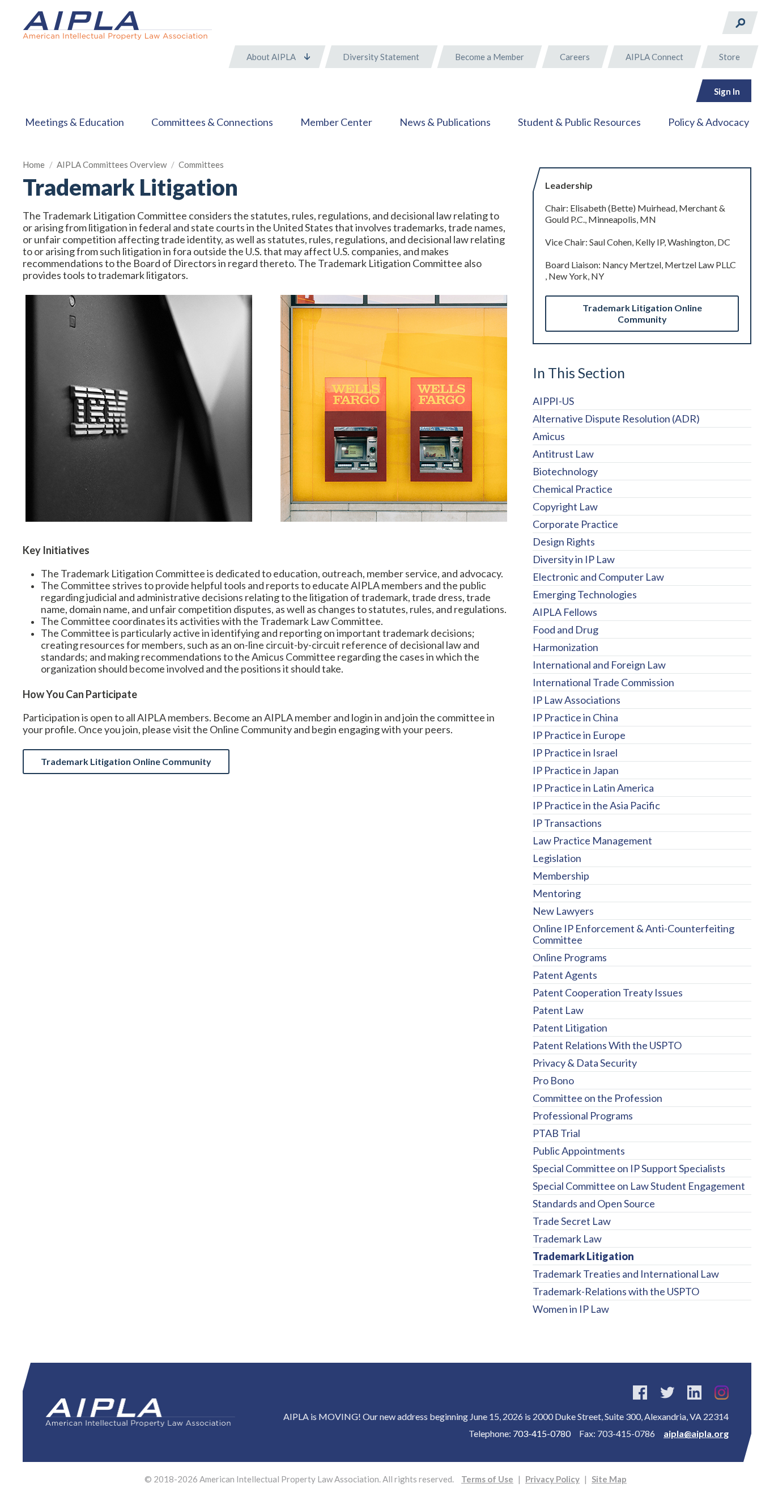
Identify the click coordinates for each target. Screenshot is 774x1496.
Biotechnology (565, 471)
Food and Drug (565, 629)
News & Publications (445, 122)
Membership (561, 875)
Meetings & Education (74, 122)
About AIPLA (271, 57)
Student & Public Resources (579, 122)
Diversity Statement (381, 57)
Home (34, 164)
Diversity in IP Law (574, 559)
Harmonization (565, 647)
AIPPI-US (553, 401)
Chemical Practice (573, 489)
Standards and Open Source (594, 1203)
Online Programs (570, 957)
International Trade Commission (603, 682)
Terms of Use (487, 1479)
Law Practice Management (592, 840)
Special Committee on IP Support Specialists (629, 1168)
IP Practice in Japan (576, 770)
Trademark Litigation (583, 1256)
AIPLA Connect (654, 57)
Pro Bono (553, 1080)
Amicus (549, 436)
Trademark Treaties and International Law (626, 1273)
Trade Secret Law (572, 1221)
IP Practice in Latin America (593, 787)
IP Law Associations (576, 700)
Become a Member (489, 57)
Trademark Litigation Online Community (642, 313)
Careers (575, 57)
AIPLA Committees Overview (112, 164)
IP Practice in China (575, 717)
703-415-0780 (542, 1433)
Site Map (609, 1479)
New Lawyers (563, 911)
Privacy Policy (552, 1479)
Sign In (727, 91)
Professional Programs (583, 1115)
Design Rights (564, 541)
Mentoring (557, 893)
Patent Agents (565, 975)
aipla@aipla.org (696, 1433)
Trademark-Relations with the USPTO (616, 1291)
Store (729, 57)
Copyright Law (565, 506)
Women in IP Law (571, 1309)
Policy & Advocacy (708, 122)
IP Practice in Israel (575, 752)
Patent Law (558, 1010)
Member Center (336, 122)
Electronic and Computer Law (598, 576)
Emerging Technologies (585, 594)
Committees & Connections (212, 122)
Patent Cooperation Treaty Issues (608, 992)
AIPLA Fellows (565, 612)
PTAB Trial (556, 1133)
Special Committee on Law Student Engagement (639, 1186)
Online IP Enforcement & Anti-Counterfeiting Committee (633, 934)
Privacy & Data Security (585, 1063)
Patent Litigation (570, 1027)
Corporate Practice (575, 524)
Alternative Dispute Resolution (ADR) (616, 418)
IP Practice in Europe (579, 735)
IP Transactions (567, 823)
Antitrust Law (563, 453)
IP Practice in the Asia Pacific (596, 805)
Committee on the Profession (597, 1098)
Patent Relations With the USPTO (607, 1045)
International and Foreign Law (599, 664)
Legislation (557, 858)
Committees (201, 164)
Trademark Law (567, 1238)
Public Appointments (579, 1150)
